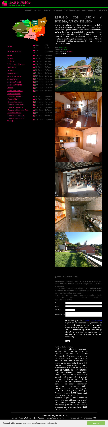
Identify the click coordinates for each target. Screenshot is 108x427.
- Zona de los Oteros (15, 107)
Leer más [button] (53, 423)
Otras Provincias (14, 51)
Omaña (10, 87)
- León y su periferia (14, 96)
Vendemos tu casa (72, 10)
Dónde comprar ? (89, 10)
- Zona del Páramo (14, 113)
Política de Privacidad (93, 320)
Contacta (103, 10)
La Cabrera (11, 67)
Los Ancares (12, 73)
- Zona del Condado (14, 102)
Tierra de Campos (14, 90)
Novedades (57, 10)
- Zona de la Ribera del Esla (17, 110)
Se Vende (37, 10)
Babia (9, 55)
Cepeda (10, 58)
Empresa (28, 10)
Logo (17, 4)
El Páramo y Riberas (15, 64)
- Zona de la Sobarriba (15, 104)
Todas (9, 46)
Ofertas (47, 10)
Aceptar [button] (96, 423)
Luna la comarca (14, 76)
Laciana (10, 70)
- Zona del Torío (13, 99)
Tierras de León (13, 93)
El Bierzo (10, 61)
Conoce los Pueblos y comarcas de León (54, 416)
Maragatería (12, 79)
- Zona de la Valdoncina (16, 115)
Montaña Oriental (14, 84)
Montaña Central (14, 82)
